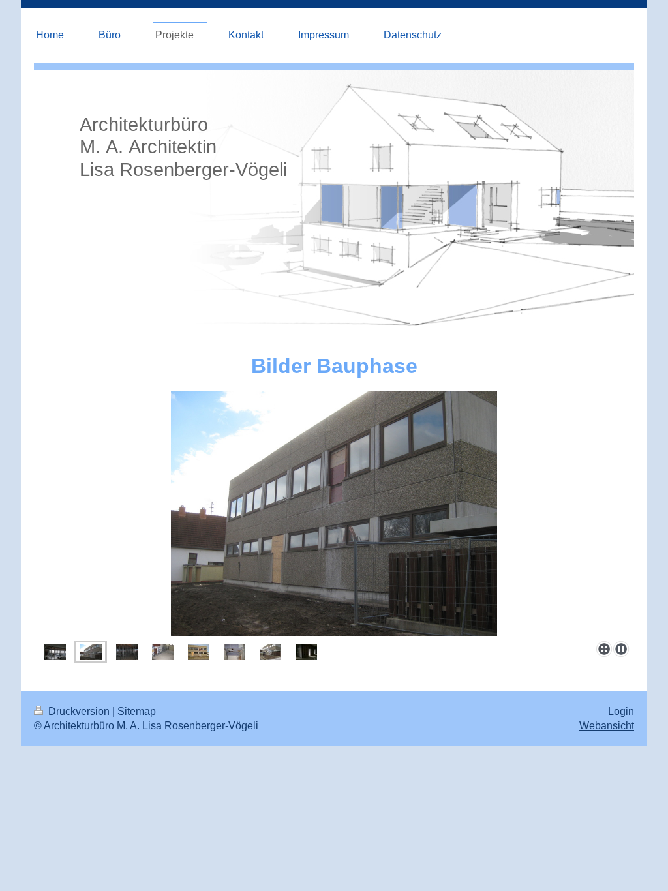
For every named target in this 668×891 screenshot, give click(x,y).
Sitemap (136, 711)
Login (621, 711)
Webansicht (606, 725)
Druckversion (79, 711)
